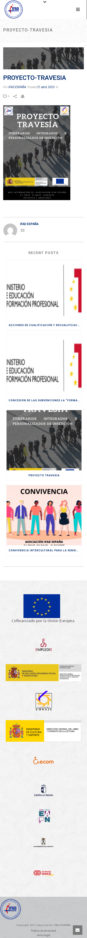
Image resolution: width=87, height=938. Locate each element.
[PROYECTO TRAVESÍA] (44, 440)
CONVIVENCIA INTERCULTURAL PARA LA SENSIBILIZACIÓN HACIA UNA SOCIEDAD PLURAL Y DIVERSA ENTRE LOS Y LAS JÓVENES (45, 550)
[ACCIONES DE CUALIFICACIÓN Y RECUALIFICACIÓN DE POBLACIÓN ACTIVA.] (44, 290)
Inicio (8, 39)
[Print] (25, 96)
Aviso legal (43, 935)
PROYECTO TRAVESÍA (40, 39)
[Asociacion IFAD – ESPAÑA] (9, 9)
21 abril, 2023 (46, 87)
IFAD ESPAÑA (17, 87)
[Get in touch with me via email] (22, 231)
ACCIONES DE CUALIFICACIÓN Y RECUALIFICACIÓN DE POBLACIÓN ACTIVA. (45, 325)
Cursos (19, 39)
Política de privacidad (43, 930)
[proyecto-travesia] (43, 58)
